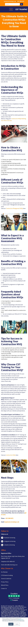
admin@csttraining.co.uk (7, 607)
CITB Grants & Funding (7, 575)
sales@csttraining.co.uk (10, 1)
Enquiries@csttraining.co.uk (11, 522)
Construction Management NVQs (14, 208)
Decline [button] (17, 624)
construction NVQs (11, 455)
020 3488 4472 (20, 1)
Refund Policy (4, 585)
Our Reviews (4, 572)
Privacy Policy (20, 619)
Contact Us (4, 588)
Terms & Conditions (6, 578)
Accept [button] (11, 624)
